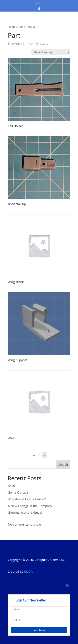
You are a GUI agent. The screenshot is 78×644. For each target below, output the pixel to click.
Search (63, 464)
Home (12, 27)
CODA (28, 571)
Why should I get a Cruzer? (27, 499)
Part (20, 27)
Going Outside (18, 492)
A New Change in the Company (30, 506)
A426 (11, 486)
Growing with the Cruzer (25, 512)
